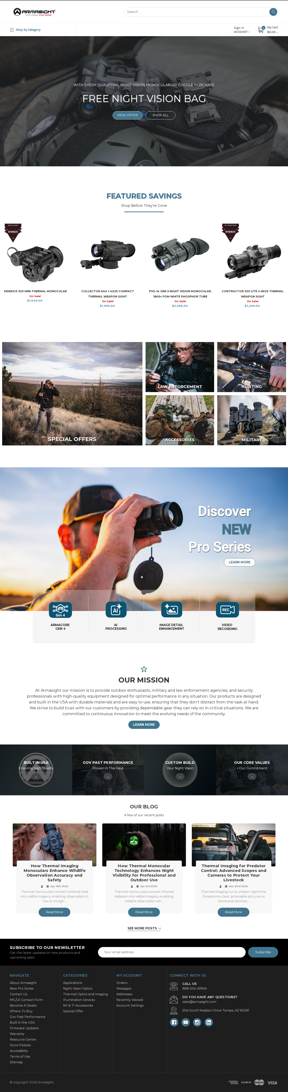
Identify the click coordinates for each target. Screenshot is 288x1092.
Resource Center (23, 1039)
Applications (72, 983)
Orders (121, 983)
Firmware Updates (24, 1028)
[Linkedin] (209, 1022)
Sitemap (16, 1062)
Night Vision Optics (77, 988)
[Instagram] (197, 1022)
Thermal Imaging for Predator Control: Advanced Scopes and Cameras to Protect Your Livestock (233, 873)
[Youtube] (185, 1022)
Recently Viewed (129, 1000)
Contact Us (18, 994)
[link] (72, 394)
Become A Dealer (23, 1005)
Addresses (124, 994)
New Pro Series (22, 988)
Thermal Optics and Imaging (85, 994)
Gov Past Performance (27, 1017)
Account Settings (130, 1005)
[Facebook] (174, 1022)
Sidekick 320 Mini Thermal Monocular (35, 291)
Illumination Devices (79, 1000)
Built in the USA (22, 1022)
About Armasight (23, 983)
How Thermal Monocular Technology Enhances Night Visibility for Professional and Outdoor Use (144, 873)
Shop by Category (27, 29)
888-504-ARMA (194, 988)
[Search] (273, 12)
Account (241, 30)
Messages (123, 988)
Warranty (17, 1034)
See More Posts (143, 928)
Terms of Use (20, 1056)
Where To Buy (21, 1011)
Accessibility (19, 1051)
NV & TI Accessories (78, 1005)
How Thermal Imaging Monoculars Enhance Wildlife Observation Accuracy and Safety (55, 873)
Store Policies (20, 1045)
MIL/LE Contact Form (26, 1000)
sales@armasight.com (199, 1002)
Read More (54, 912)
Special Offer (73, 1011)
